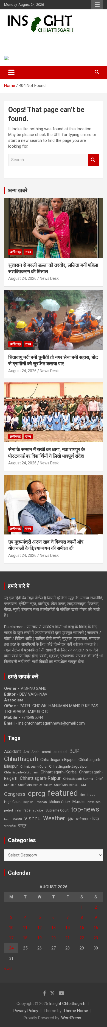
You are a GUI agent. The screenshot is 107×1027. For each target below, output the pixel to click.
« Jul (8, 968)
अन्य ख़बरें (17, 190)
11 (25, 927)
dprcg (36, 793)
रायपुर (22, 825)
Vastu (17, 819)
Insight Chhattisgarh (42, 40)
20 (53, 937)
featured (63, 793)
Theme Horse (75, 1010)
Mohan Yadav (59, 802)
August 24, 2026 (22, 278)
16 (96, 927)
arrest (46, 752)
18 (25, 937)
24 (11, 948)
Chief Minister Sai (66, 785)
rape (27, 810)
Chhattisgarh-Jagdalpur (68, 766)
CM (83, 785)
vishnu (32, 818)
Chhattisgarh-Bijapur (58, 759)
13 (53, 927)
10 (11, 927)
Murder (78, 801)
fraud (91, 795)
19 (39, 937)
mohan (42, 802)
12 (39, 927)
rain (18, 810)
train (7, 819)
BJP (74, 751)
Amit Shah (31, 752)
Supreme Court (57, 810)
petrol (8, 810)
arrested (60, 752)
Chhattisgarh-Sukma (78, 779)
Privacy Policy (25, 1010)
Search (93, 160)
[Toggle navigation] (11, 72)
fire (82, 795)
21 (67, 937)
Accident (12, 751)
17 (11, 937)
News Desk (49, 278)
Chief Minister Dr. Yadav (35, 785)
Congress (15, 794)
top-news (85, 809)
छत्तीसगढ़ (15, 252)
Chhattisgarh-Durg (33, 766)
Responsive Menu (97, 4)
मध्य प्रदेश (10, 826)
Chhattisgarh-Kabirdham (21, 772)
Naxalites (94, 802)
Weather (54, 818)
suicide (38, 810)
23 (96, 937)
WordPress (71, 1017)
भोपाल (94, 818)
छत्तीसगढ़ (82, 819)
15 (82, 927)
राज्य (28, 252)
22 (82, 937)
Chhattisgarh (21, 758)
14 (67, 927)
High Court (12, 802)
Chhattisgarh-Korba (59, 772)
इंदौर (70, 819)
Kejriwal (28, 802)
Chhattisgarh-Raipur (40, 778)
